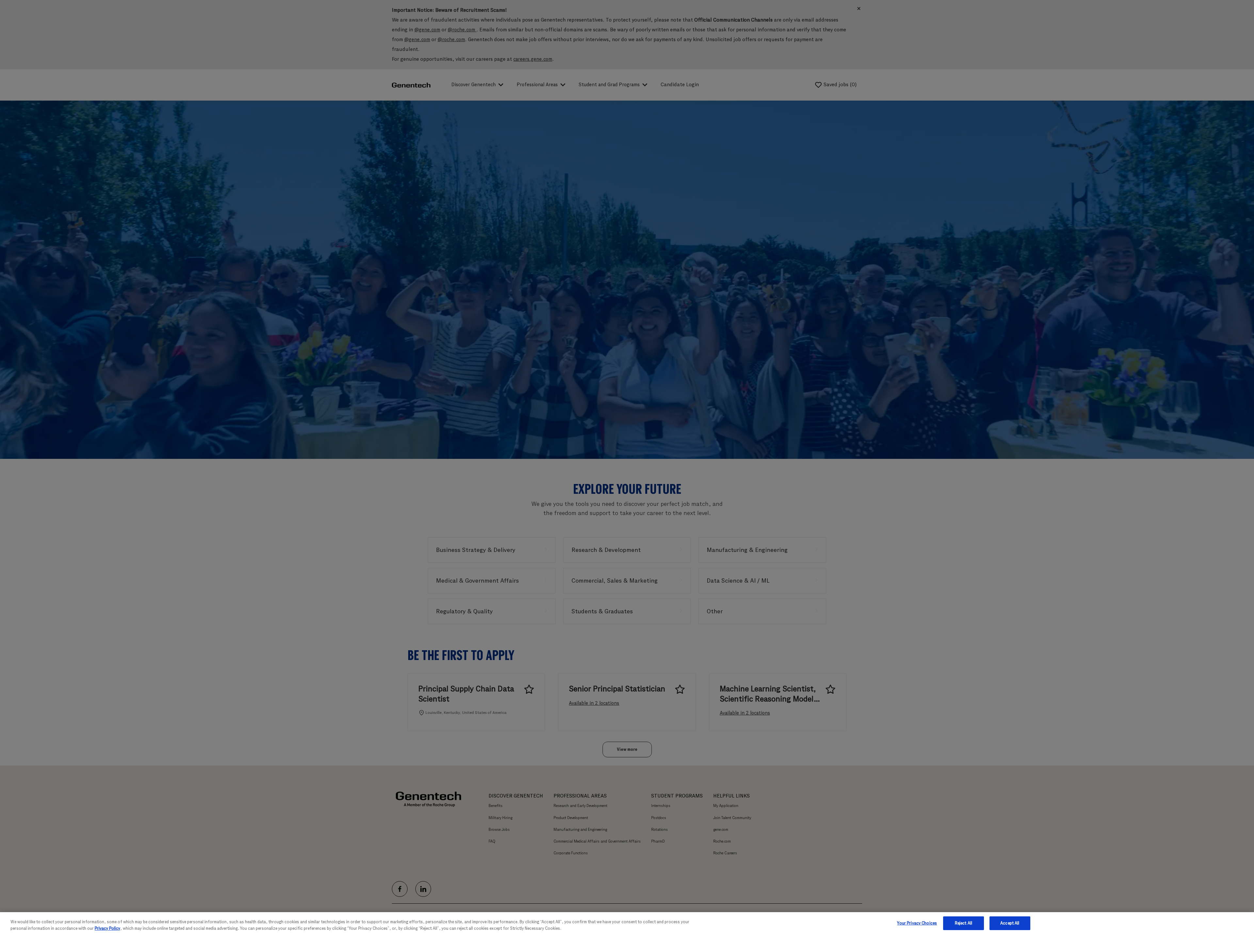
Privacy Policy (107, 928)
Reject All (963, 923)
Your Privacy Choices (917, 923)
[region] (627, 923)
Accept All (1009, 923)
